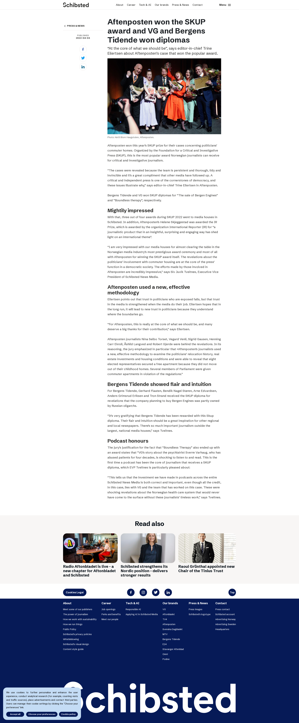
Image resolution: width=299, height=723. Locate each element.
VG (164, 609)
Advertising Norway (225, 619)
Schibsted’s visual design (76, 644)
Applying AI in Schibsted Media (142, 614)
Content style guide (73, 649)
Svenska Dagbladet (173, 629)
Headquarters (222, 629)
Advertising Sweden (225, 624)
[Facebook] (83, 49)
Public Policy (69, 629)
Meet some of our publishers (77, 609)
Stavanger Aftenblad (173, 649)
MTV (165, 634)
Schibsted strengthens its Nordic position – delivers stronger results (144, 570)
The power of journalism (75, 614)
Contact (197, 4)
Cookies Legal (75, 592)
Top (232, 592)
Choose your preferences (41, 714)
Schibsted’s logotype (200, 614)
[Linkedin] (83, 67)
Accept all (15, 714)
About (119, 4)
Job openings (108, 609)
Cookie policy (68, 714)
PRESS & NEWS (74, 25)
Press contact (222, 609)
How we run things (72, 624)
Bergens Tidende (171, 639)
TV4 (165, 619)
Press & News (180, 4)
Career (131, 4)
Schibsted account (225, 614)
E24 (165, 644)
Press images (195, 609)
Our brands (162, 4)
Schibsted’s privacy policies (77, 634)
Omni (165, 654)
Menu (225, 5)
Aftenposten (169, 624)
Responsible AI (133, 609)
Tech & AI (145, 4)
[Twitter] (83, 58)
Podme (166, 659)
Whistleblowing (71, 639)
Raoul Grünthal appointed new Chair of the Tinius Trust (206, 568)
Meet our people (110, 619)
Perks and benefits (111, 614)
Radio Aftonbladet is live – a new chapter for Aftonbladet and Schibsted (89, 570)
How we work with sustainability (80, 619)
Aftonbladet (169, 614)
